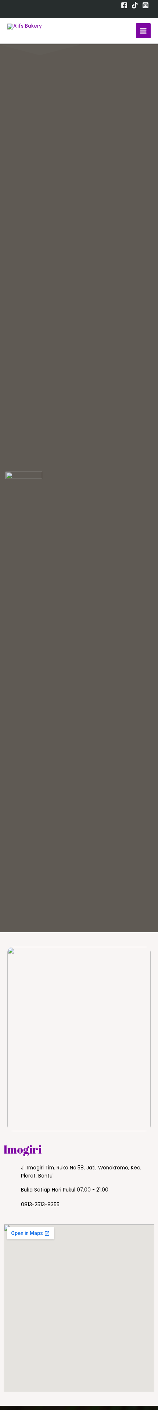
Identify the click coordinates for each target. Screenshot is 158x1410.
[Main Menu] (143, 30)
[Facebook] (124, 5)
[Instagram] (145, 5)
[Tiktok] (135, 5)
